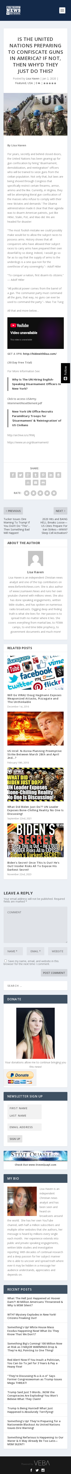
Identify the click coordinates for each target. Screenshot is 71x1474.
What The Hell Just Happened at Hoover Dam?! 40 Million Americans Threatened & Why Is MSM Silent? (35, 1301)
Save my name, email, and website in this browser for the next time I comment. (31, 962)
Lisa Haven (32, 78)
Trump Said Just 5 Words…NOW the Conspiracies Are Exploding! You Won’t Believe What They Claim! (32, 1395)
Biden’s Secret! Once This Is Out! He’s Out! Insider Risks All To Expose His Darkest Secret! (33, 866)
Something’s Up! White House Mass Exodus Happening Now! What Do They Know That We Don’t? (33, 1330)
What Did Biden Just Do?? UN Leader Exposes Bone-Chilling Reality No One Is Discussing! (35, 810)
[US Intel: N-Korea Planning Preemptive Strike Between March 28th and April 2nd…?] (35, 729)
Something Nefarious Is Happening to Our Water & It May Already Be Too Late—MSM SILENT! (35, 1441)
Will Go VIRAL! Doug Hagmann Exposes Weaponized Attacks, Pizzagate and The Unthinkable (34, 698)
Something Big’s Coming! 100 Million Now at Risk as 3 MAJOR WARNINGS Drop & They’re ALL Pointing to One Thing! (34, 1347)
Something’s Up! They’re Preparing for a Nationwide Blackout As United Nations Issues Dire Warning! (34, 1424)
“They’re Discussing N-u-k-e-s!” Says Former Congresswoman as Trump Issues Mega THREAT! (34, 1379)
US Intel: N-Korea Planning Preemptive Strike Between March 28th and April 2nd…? (34, 754)
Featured (20, 83)
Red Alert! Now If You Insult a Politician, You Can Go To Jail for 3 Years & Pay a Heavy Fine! (33, 1363)
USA (30, 83)
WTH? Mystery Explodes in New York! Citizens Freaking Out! (31, 1316)
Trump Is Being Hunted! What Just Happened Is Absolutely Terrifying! (30, 1409)
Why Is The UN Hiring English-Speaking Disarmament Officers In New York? (36, 383)
